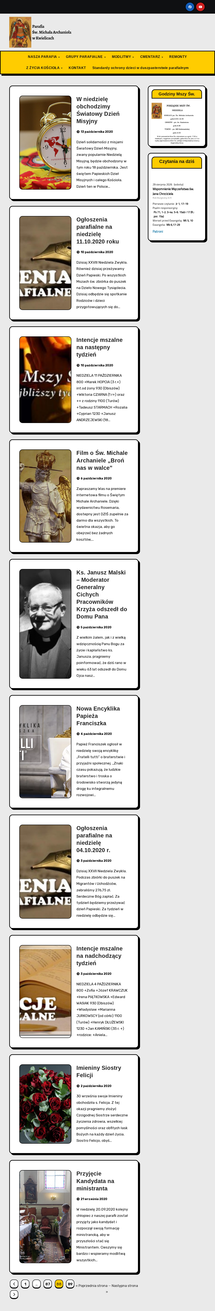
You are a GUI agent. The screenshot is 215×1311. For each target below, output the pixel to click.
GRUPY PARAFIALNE (85, 57)
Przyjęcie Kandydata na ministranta (95, 1180)
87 (47, 1284)
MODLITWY (122, 57)
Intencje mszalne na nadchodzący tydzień (99, 955)
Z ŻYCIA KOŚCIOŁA (43, 68)
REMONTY (178, 57)
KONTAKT (77, 68)
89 (70, 1284)
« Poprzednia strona (92, 1286)
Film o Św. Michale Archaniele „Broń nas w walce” (102, 460)
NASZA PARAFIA (43, 57)
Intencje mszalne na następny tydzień (99, 347)
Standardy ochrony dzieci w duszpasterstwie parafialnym (140, 68)
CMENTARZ (150, 57)
